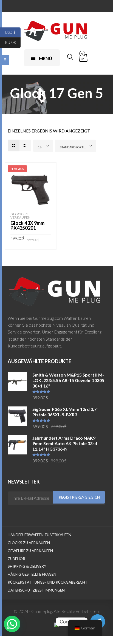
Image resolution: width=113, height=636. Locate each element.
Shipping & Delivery (27, 566)
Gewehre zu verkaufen (30, 551)
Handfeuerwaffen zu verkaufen (39, 535)
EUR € (13, 42)
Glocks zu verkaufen (20, 215)
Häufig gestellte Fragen (32, 574)
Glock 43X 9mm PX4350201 (27, 225)
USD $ (13, 32)
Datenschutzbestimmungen (36, 590)
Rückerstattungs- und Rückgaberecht (48, 582)
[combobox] (43, 146)
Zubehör (16, 558)
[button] (12, 624)
